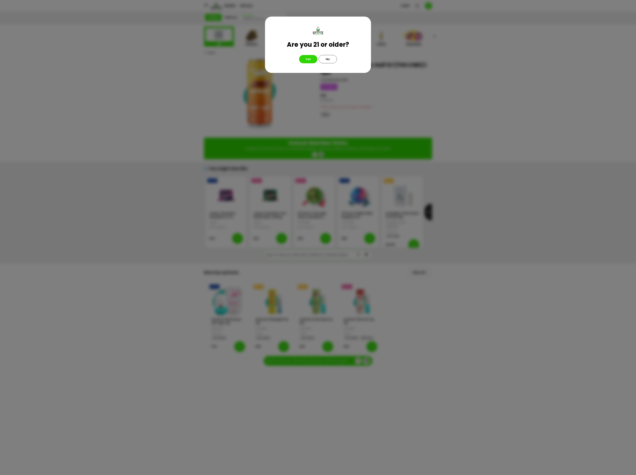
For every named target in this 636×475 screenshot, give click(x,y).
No (328, 59)
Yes (308, 59)
